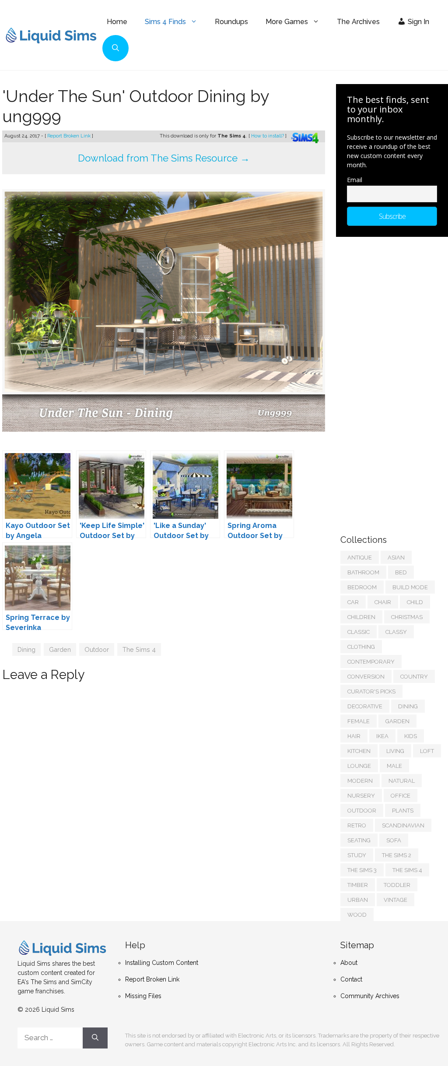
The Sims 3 (362, 870)
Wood (357, 914)
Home (117, 22)
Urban (357, 900)
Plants (402, 810)
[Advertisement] (394, 381)
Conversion (366, 676)
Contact (351, 979)
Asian (396, 557)
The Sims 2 (396, 855)
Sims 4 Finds (165, 22)
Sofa (393, 840)
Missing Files (143, 995)
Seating (359, 840)
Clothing (361, 647)
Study (356, 855)
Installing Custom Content (161, 962)
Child (415, 602)
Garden (60, 649)
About (348, 962)
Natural (401, 781)
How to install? (268, 136)
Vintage (395, 900)
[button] (115, 48)
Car (353, 602)
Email (354, 180)
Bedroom (362, 587)
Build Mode (410, 587)
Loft (427, 751)
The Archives (358, 22)
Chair (382, 602)
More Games (287, 22)
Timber (357, 885)
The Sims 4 (139, 649)
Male (394, 766)
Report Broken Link (69, 136)
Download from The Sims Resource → (164, 158)
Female (358, 721)
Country (414, 676)
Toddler (397, 885)
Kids (410, 736)
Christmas (407, 617)
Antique (359, 557)
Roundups (231, 22)
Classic (358, 632)
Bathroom (363, 572)
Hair (353, 736)
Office (400, 795)
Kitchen (359, 751)
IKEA (382, 736)
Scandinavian (403, 825)
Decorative (364, 706)
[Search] (95, 1037)
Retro (356, 825)
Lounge (359, 766)
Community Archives (369, 995)
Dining (26, 649)
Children (361, 617)
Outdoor (96, 649)
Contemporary (371, 661)
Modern (360, 781)
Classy (396, 632)
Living (395, 751)
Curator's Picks (371, 691)
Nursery (361, 795)
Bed (401, 572)
